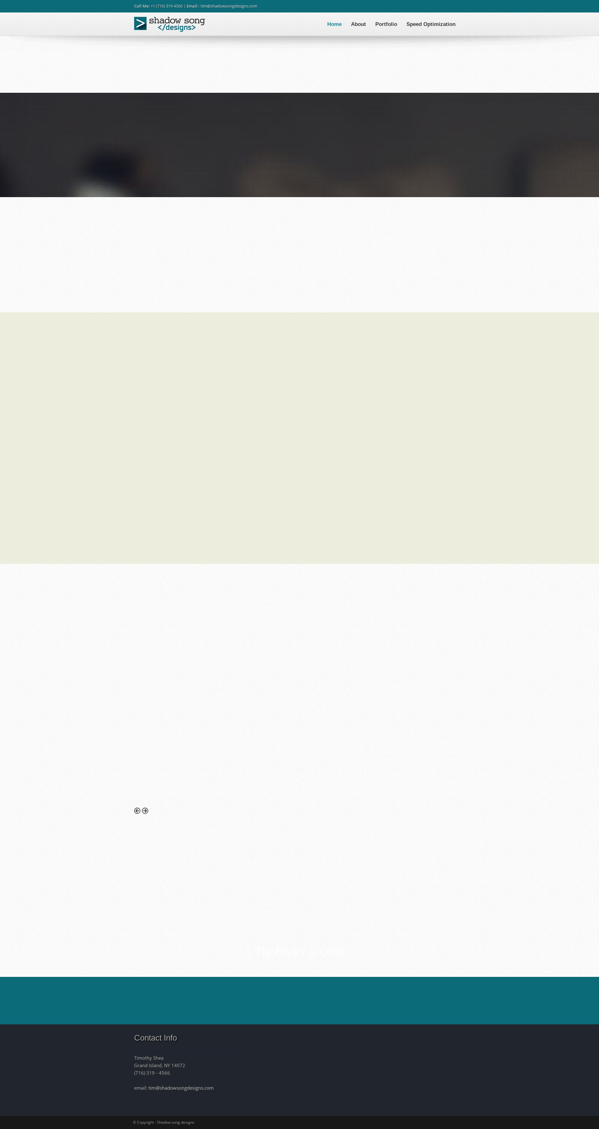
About (358, 24)
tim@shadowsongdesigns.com (229, 6)
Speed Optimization (431, 24)
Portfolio (386, 24)
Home (334, 24)
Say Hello (405, 1000)
